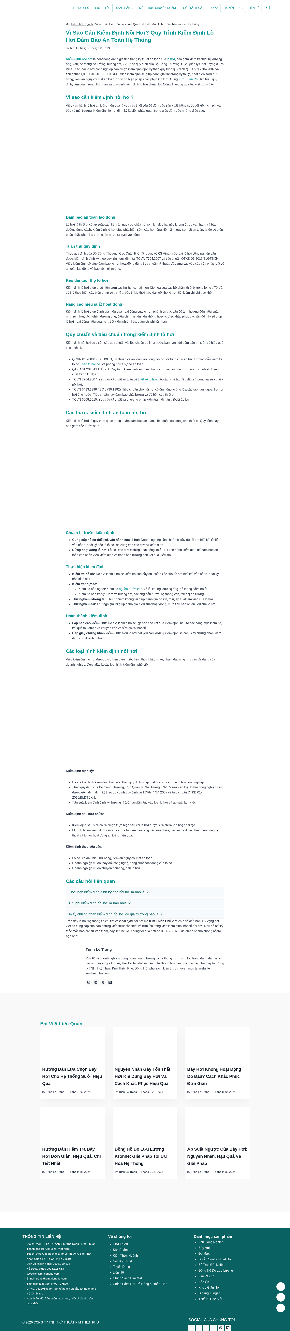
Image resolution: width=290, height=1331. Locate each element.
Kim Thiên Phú (189, 79)
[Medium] (228, 1328)
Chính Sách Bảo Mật (127, 1278)
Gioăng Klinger (209, 1293)
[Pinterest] (221, 1328)
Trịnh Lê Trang (78, 48)
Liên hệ (254, 7)
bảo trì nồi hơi (91, 364)
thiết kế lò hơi (147, 379)
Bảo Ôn (203, 1282)
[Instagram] (206, 1328)
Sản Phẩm (120, 1249)
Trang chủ (81, 7)
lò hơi (171, 59)
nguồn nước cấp (130, 589)
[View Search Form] (268, 8)
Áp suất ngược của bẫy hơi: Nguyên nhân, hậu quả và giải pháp (217, 1156)
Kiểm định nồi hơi (79, 59)
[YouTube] (213, 1328)
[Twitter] (199, 1328)
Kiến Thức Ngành (125, 1255)
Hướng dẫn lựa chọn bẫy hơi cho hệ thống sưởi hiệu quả (72, 1076)
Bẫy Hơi (204, 1248)
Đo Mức (204, 1253)
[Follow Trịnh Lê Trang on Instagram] (89, 982)
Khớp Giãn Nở (208, 1287)
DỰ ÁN (214, 7)
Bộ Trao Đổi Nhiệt (211, 1264)
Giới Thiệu (120, 1244)
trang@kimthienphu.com (51, 1278)
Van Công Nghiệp (211, 1242)
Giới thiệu (102, 7)
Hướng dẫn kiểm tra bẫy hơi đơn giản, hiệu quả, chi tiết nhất (71, 1156)
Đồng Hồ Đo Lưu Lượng (215, 1270)
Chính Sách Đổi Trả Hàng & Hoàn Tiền (140, 1284)
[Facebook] (191, 1328)
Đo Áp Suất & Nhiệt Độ (214, 1259)
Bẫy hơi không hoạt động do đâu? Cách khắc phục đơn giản (214, 1076)
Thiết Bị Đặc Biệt (210, 1299)
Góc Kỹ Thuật (193, 7)
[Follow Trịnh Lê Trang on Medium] (110, 982)
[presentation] (72, 1045)
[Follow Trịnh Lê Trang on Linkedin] (96, 982)
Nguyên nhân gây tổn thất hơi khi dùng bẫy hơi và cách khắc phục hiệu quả (142, 1076)
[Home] (67, 24)
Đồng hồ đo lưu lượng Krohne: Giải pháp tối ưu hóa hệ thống (141, 1156)
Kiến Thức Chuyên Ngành (158, 7)
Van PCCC (206, 1276)
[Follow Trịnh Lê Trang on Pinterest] (103, 982)
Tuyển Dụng (234, 7)
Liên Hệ (118, 1272)
